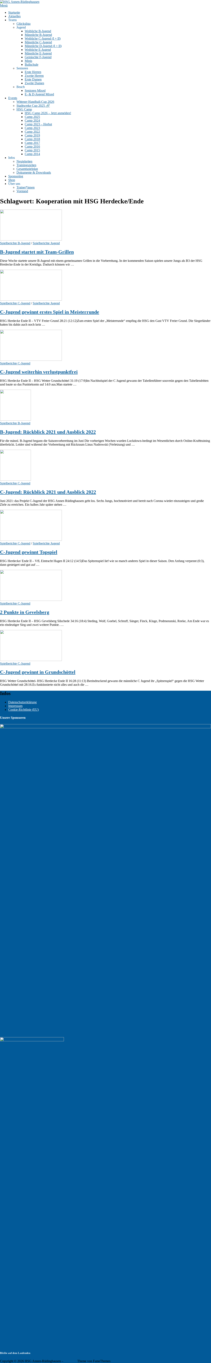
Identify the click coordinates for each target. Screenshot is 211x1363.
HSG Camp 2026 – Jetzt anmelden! (48, 113)
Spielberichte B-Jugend (15, 243)
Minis (28, 61)
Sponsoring (15, 176)
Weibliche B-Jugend (38, 31)
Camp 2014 (32, 154)
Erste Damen (33, 79)
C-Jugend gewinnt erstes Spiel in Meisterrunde (49, 312)
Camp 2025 (32, 117)
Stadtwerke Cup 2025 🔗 (33, 105)
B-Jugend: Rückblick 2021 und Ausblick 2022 (48, 432)
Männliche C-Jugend (38, 42)
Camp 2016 (32, 146)
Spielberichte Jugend (46, 243)
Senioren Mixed (35, 90)
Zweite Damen (34, 83)
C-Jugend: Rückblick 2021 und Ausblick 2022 (48, 492)
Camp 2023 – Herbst (38, 124)
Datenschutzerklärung (22, 702)
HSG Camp (24, 109)
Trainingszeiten (26, 165)
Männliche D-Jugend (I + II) (43, 46)
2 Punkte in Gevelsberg (24, 612)
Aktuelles (14, 16)
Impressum (15, 706)
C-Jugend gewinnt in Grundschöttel (37, 672)
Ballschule (31, 64)
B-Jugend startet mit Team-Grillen (37, 252)
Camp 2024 (32, 120)
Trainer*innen (25, 187)
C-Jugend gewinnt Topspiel (28, 552)
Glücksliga (23, 23)
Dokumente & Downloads (33, 172)
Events (12, 98)
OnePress (70, 1361)
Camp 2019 (32, 135)
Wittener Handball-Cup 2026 (35, 101)
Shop (11, 180)
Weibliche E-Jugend (38, 49)
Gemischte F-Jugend (38, 57)
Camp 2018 (32, 139)
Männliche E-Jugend (38, 53)
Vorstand (22, 191)
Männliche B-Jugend (38, 35)
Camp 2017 (32, 143)
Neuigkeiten (24, 161)
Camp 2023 (32, 128)
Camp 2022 (32, 131)
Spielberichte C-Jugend (15, 303)
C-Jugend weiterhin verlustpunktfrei (39, 372)
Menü (4, 5)
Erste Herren (33, 72)
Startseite (14, 12)
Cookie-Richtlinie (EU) (23, 709)
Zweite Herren (34, 75)
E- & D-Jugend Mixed (39, 94)
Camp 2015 (32, 150)
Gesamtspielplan (27, 169)
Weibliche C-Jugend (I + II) (43, 38)
